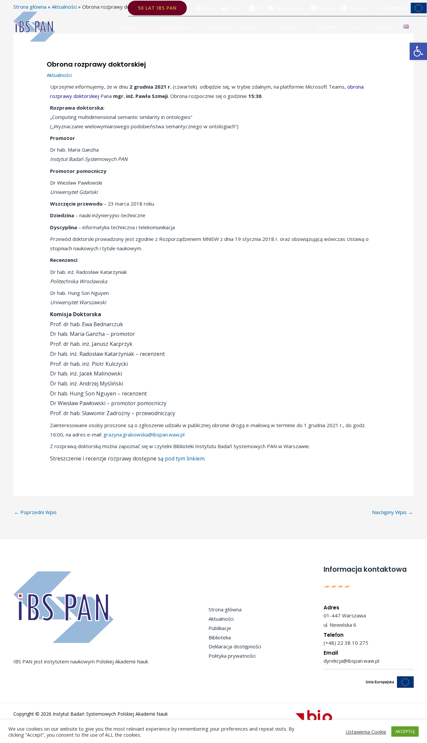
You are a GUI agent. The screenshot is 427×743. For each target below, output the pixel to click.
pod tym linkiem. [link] (185, 458)
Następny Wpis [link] (392, 512)
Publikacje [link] (219, 628)
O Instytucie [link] (126, 26)
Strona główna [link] (225, 609)
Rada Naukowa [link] (173, 26)
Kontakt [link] (384, 26)
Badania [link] (251, 26)
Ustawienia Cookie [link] (366, 732)
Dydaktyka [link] (288, 26)
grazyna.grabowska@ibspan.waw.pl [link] (143, 434)
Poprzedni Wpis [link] (35, 512)
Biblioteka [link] (328, 26)
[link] (418, 51)
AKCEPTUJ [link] (405, 731)
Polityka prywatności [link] (232, 655)
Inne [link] (354, 26)
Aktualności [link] (219, 26)
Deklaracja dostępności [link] (234, 646)
